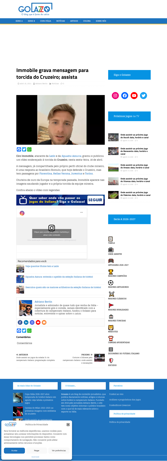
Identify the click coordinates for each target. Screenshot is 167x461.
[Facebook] (20, 322)
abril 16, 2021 (25, 83)
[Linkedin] (26, 322)
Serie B (31, 21)
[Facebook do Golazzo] (124, 95)
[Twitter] (143, 95)
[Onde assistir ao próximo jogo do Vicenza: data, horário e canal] (113, 183)
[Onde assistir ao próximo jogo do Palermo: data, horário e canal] (113, 197)
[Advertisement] (83, 47)
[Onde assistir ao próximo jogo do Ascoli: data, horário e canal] (113, 139)
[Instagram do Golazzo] (115, 95)
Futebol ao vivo (116, 394)
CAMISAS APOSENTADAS (119, 342)
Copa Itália (45, 21)
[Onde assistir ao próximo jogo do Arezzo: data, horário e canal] (113, 169)
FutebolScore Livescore (119, 405)
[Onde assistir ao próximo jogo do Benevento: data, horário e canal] (113, 153)
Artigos (74, 21)
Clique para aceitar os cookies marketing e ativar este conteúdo (51, 233)
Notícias (60, 21)
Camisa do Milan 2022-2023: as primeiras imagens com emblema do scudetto (40, 410)
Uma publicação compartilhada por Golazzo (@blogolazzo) (51, 240)
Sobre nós (101, 21)
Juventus (76, 173)
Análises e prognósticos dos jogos (125, 399)
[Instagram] (32, 322)
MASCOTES (113, 331)
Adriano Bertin (41, 83)
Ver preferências (59, 450)
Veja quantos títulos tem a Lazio (42, 266)
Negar (36, 450)
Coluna (87, 21)
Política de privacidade (35, 456)
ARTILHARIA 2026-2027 (118, 265)
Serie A (19, 21)
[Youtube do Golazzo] (134, 95)
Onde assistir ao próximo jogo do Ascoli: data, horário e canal (134, 136)
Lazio (52, 156)
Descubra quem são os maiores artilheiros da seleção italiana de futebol (63, 287)
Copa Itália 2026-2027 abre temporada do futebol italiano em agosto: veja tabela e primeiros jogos (40, 399)
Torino (89, 173)
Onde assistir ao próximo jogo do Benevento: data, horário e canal (134, 151)
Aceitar (14, 450)
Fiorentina (45, 173)
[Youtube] (38, 322)
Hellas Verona (61, 173)
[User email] (44, 322)
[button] (68, 424)
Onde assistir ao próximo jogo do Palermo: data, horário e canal (135, 194)
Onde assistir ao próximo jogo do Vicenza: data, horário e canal (135, 180)
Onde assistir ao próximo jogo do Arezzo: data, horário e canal (135, 166)
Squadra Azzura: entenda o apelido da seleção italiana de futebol (59, 277)
